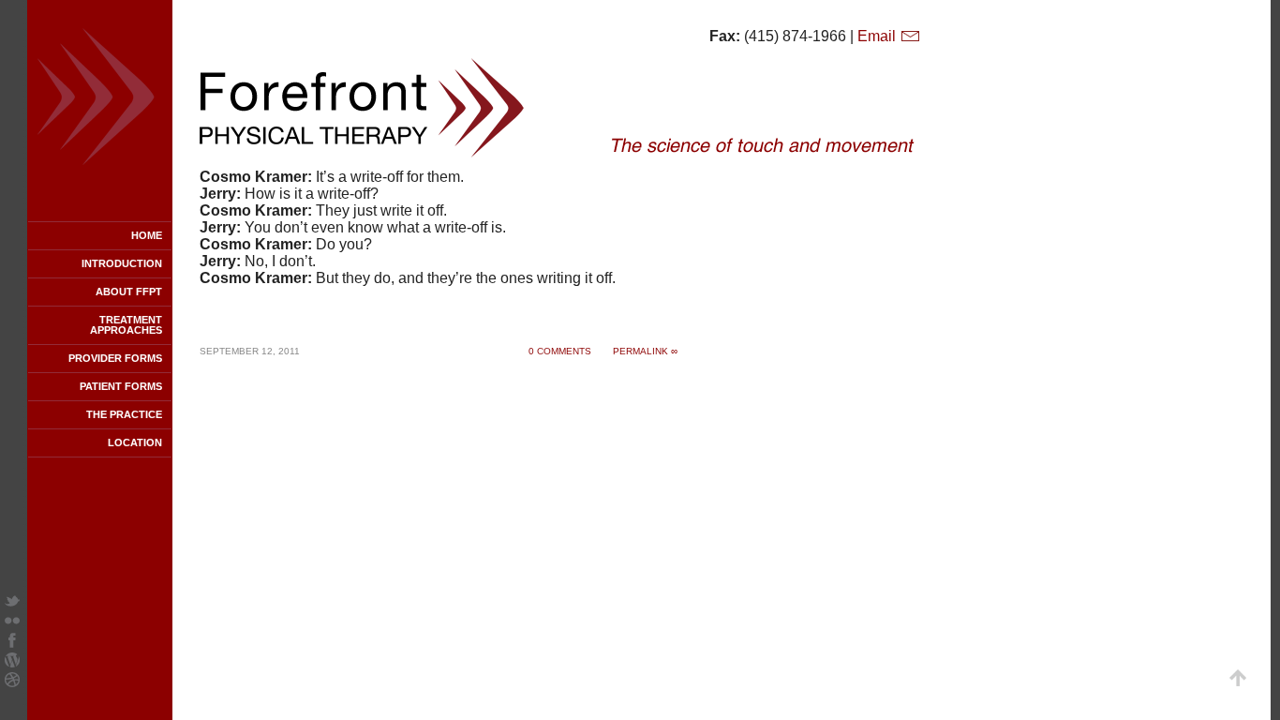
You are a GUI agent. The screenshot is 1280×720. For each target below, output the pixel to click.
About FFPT (129, 291)
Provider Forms (115, 358)
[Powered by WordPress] (12, 662)
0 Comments (559, 351)
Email (878, 36)
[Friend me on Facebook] (12, 642)
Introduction (122, 263)
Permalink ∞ (645, 351)
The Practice (124, 414)
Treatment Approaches (126, 325)
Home (146, 235)
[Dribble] (12, 682)
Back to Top (1238, 678)
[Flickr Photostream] (12, 623)
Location (135, 442)
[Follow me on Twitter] (12, 603)
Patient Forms (121, 386)
